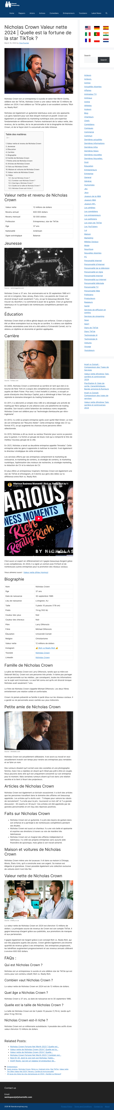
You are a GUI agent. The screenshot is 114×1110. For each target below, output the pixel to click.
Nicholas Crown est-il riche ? (22, 188)
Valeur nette (64, 1069)
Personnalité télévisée (94, 283)
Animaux (88, 98)
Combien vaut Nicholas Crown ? (23, 180)
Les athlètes (89, 208)
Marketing (88, 238)
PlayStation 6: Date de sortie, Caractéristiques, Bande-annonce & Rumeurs (96, 386)
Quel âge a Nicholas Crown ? (22, 183)
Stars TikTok (89, 331)
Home (11, 13)
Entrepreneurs (68, 13)
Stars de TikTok (91, 328)
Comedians (54, 13)
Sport (86, 324)
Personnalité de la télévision (96, 268)
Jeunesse (11, 146)
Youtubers (83, 13)
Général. (88, 181)
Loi (85, 230)
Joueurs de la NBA (92, 196)
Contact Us (98, 1106)
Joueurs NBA (90, 200)
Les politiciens (90, 219)
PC (85, 257)
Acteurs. (88, 79)
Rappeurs (88, 302)
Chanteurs (89, 117)
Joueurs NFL (90, 204)
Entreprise (88, 174)
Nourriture (88, 249)
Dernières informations (94, 143)
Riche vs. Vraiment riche (40, 1069)
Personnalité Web (92, 291)
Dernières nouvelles (93, 155)
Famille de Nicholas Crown (18, 158)
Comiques (88, 128)
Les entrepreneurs (92, 215)
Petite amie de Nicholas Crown (19, 161)
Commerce (89, 132)
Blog (86, 113)
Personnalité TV (91, 287)
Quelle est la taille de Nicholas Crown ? (26, 186)
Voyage (87, 346)
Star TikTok (54, 1069)
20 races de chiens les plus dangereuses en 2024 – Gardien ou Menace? (34, 1074)
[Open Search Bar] (106, 13)
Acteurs (87, 75)
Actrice (87, 83)
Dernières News (91, 151)
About (107, 1106)
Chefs (87, 121)
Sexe (86, 320)
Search (87, 55)
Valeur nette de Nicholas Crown (21, 172)
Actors (32, 13)
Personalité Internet (93, 261)
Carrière (11, 152)
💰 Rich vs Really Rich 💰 (47, 648)
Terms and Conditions (83, 1106)
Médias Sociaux (91, 242)
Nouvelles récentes (92, 253)
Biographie (12, 155)
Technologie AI (90, 335)
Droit (86, 162)
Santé (87, 306)
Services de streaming (94, 316)
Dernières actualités (93, 139)
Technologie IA (90, 339)
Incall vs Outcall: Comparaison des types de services (96, 396)
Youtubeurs (89, 350)
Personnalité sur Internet (95, 279)
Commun (88, 136)
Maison (87, 234)
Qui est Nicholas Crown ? (21, 178)
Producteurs (89, 298)
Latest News (96, 13)
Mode (86, 245)
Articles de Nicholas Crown (19, 164)
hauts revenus (12, 1069)
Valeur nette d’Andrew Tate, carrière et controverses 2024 (96, 377)
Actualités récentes (93, 87)
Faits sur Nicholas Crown (18, 167)
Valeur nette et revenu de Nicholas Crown (24, 143)
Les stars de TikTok (93, 223)
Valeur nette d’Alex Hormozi (35, 572)
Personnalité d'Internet (94, 264)
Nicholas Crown (43, 653)
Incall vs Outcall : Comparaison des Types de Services (96, 367)
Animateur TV (90, 94)
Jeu (86, 189)
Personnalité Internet (93, 276)
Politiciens (88, 295)
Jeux (86, 192)
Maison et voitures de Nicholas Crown (23, 169)
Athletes (88, 105)
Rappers (22, 13)
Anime (87, 102)
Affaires (87, 90)
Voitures (88, 343)
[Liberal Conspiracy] (12, 4)
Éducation (12, 149)
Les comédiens (91, 211)
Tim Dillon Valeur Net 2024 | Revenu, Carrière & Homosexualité (30, 1071)
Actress (42, 13)
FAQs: (10, 175)
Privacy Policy (66, 1106)
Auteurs (87, 109)
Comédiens (89, 124)
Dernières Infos (91, 147)
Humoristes (89, 185)
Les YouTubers (91, 226)
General (87, 177)
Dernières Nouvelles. (93, 158)
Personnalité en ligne (93, 272)
